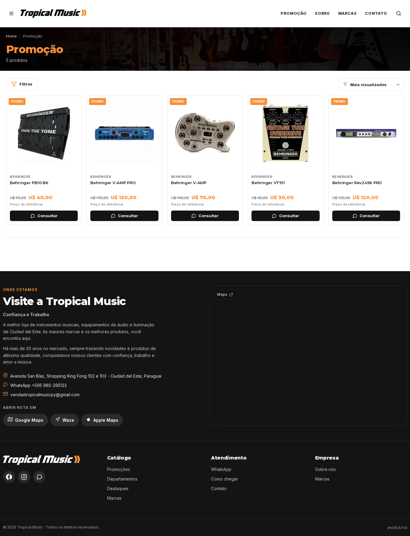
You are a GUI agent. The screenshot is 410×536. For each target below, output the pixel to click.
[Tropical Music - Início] (53, 13)
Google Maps (29, 420)
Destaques (117, 488)
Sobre (322, 13)
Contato (376, 13)
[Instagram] (24, 477)
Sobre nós (325, 469)
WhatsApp (221, 469)
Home (11, 36)
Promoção (293, 13)
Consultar (48, 215)
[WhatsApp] (39, 477)
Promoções (118, 469)
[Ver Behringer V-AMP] (205, 160)
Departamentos (122, 478)
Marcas (347, 13)
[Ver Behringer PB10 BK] (43, 160)
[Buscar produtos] (398, 13)
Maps (222, 294)
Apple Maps (105, 420)
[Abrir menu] (11, 13)
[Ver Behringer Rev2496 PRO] (366, 160)
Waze (68, 420)
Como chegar (224, 478)
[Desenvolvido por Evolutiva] (397, 527)
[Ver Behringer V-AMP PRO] (124, 160)
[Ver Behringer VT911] (285, 160)
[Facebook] (9, 477)
